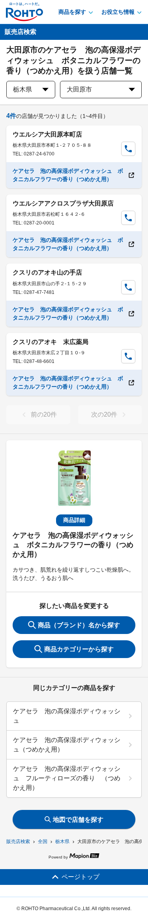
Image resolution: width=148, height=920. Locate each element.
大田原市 (79, 89)
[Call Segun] (128, 149)
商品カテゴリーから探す (79, 649)
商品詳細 (74, 520)
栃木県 (62, 841)
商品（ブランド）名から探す (79, 625)
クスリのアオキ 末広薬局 (50, 341)
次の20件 (104, 414)
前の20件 (44, 414)
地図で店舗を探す (78, 819)
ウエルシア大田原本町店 (47, 134)
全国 (42, 841)
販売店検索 (18, 841)
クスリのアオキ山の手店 (47, 272)
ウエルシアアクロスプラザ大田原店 (63, 203)
